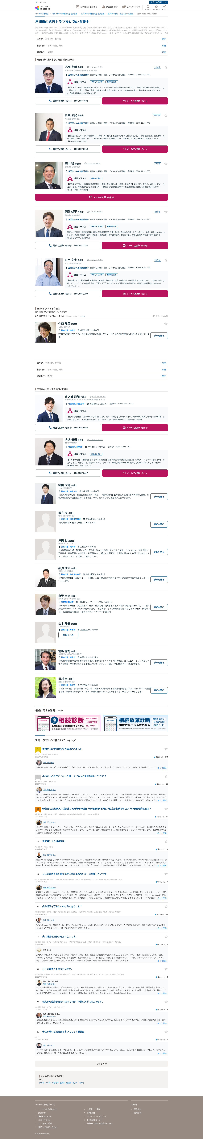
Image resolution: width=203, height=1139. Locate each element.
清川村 (81, 1083)
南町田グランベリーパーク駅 (90, 602)
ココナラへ (42, 2)
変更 (164, 39)
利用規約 (91, 1113)
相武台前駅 (85, 330)
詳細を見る (159, 335)
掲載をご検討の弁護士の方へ (99, 1123)
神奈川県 (64, 330)
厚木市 (79, 447)
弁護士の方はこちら (158, 2)
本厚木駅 (92, 447)
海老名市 (80, 404)
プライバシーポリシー (96, 1116)
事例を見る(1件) (96, 82)
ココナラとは (44, 1120)
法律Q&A (42, 1113)
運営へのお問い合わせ (48, 1127)
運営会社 (137, 1109)
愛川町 (75, 1083)
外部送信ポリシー (94, 1120)
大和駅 (83, 547)
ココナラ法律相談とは (48, 1109)
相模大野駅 (90, 519)
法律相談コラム (45, 1116)
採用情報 (137, 1113)
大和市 (72, 547)
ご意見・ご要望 (94, 1109)
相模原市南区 (75, 519)
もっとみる (101, 1063)
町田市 (70, 602)
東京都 (64, 602)
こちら (83, 316)
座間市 (71, 75)
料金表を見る (111, 82)
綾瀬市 (68, 1083)
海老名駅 (93, 404)
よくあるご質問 (45, 1123)
